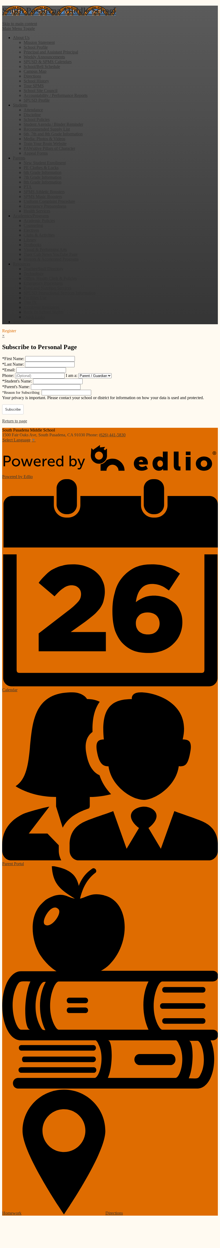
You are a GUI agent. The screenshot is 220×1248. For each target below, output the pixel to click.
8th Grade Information (42, 182)
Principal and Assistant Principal (51, 52)
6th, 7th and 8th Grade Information (53, 134)
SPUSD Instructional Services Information (60, 293)
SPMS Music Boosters (43, 196)
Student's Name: (17, 381)
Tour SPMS (34, 85)
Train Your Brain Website (45, 143)
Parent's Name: (16, 386)
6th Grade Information (42, 172)
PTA (28, 187)
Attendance (33, 110)
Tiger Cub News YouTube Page (51, 254)
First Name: (13, 358)
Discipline (32, 114)
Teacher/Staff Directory (43, 268)
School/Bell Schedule (42, 66)
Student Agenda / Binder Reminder (53, 124)
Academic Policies (39, 220)
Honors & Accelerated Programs (51, 259)
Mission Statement (39, 42)
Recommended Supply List (47, 129)
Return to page (14, 421)
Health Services (37, 211)
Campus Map (35, 71)
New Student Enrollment (45, 163)
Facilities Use (35, 297)
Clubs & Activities (39, 235)
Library (30, 240)
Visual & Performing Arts (45, 249)
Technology (34, 273)
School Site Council (40, 90)
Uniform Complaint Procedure (49, 201)
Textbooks (32, 244)
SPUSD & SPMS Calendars (48, 61)
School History (36, 81)
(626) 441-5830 (112, 435)
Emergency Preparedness (45, 206)
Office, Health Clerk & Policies (50, 278)
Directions (32, 76)
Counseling (33, 225)
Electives (31, 230)
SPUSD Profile (37, 100)
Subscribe (13, 409)
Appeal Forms (36, 153)
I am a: (71, 375)
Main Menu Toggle (18, 28)
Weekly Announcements (44, 57)
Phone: (8, 375)
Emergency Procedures (43, 283)
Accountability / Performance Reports (55, 95)
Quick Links (34, 317)
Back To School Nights (43, 312)
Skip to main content (19, 23)
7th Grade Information (42, 177)
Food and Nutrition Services (47, 288)
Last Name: (13, 364)
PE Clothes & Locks (41, 167)
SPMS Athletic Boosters (44, 191)
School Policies (37, 119)
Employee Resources (41, 307)
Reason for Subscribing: (22, 393)
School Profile (36, 47)
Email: (9, 370)
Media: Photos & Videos (44, 138)
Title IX (30, 302)
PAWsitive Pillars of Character (49, 148)
